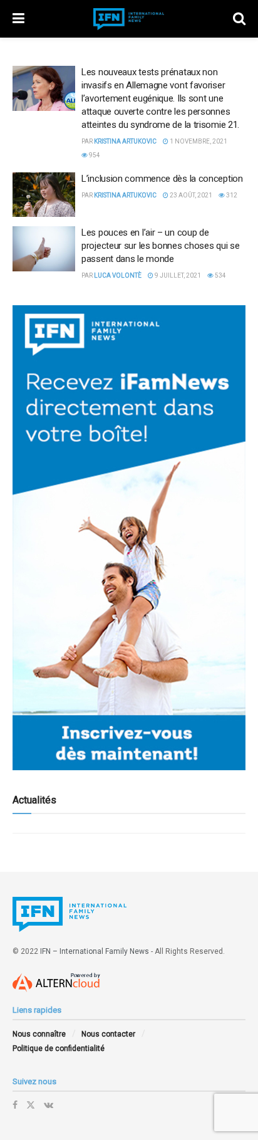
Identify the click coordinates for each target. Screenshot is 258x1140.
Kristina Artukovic (125, 141)
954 (94, 155)
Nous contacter (108, 1034)
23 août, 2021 (190, 195)
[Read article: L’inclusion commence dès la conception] (44, 194)
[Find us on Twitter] (30, 1105)
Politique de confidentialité (59, 1048)
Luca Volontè (118, 275)
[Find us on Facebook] (15, 1105)
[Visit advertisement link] (129, 537)
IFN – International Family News (94, 951)
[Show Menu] (18, 19)
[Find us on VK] (48, 1105)
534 (220, 275)
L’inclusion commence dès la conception (162, 178)
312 (231, 195)
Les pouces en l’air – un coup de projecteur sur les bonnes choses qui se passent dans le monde (160, 245)
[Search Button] (239, 19)
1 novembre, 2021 (197, 141)
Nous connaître (39, 1034)
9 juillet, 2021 (177, 275)
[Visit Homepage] (129, 19)
